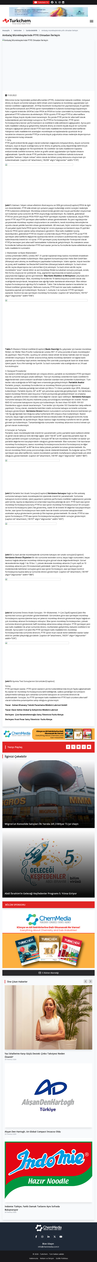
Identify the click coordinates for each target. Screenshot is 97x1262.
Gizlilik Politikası (62, 1258)
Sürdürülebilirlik (31, 30)
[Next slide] (90, 981)
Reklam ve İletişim (47, 1258)
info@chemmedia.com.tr (48, 1246)
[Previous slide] (86, 981)
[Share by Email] (89, 747)
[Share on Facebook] (68, 747)
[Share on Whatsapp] (83, 747)
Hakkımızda (33, 1258)
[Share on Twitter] (73, 747)
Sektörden (18, 30)
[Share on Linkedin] (78, 747)
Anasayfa (5, 30)
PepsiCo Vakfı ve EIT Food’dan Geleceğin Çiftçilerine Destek (36, 1131)
